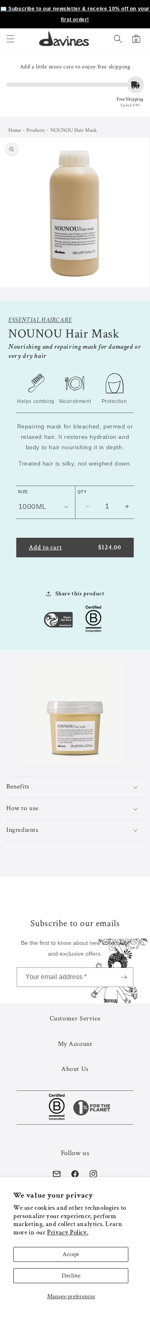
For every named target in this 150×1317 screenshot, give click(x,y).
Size (23, 491)
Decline (71, 1275)
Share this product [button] (80, 593)
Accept (70, 1254)
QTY (82, 491)
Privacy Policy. (67, 1232)
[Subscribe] (124, 977)
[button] (10, 39)
